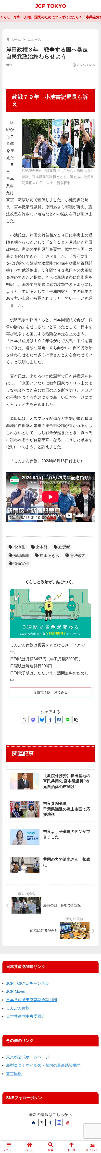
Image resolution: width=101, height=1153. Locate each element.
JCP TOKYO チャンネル (27, 983)
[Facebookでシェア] (50, 719)
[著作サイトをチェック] (33, 1122)
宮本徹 (42, 547)
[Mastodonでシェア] (33, 719)
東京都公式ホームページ (27, 1057)
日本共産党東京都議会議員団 (31, 1000)
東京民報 (14, 1074)
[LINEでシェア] (67, 719)
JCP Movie (15, 991)
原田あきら (49, 555)
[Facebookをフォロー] (50, 1122)
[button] (76, 719)
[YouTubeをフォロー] (67, 1122)
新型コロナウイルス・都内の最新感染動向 (43, 1065)
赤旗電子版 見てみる (50, 692)
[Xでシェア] (24, 719)
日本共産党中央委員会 (25, 1016)
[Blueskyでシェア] (42, 719)
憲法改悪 (78, 555)
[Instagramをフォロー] (59, 1122)
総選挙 (64, 547)
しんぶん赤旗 (18, 1008)
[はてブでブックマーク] (59, 719)
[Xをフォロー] (42, 1122)
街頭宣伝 (21, 564)
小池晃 (19, 547)
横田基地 (21, 555)
